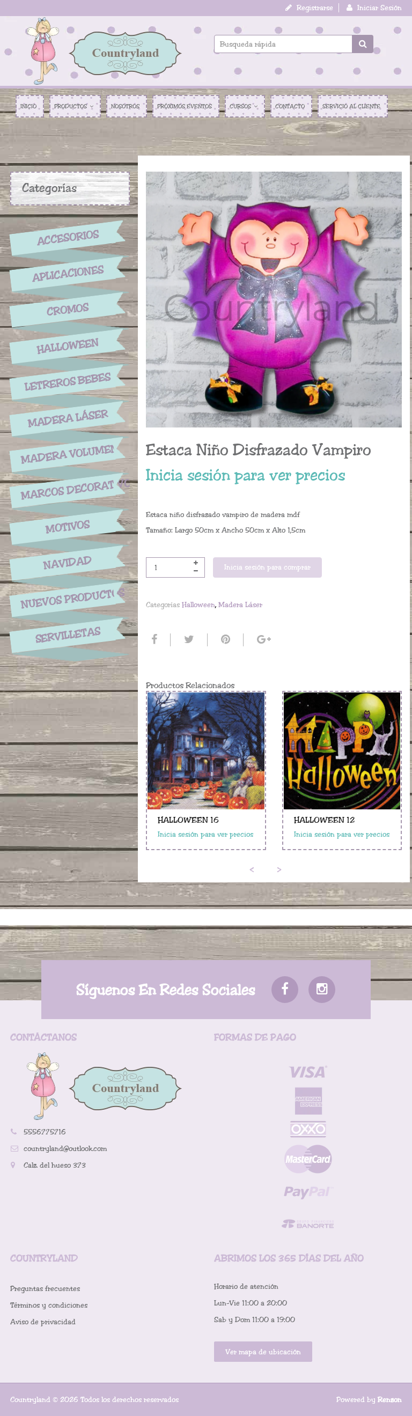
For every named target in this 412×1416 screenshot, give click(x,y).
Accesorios (67, 237)
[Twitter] (188, 639)
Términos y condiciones (48, 1305)
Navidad (67, 563)
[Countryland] (104, 51)
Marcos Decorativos (67, 489)
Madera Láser (67, 418)
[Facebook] (153, 639)
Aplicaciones (67, 273)
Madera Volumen (67, 454)
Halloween (67, 346)
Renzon (390, 1399)
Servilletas (67, 635)
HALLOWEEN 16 (188, 820)
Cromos (68, 310)
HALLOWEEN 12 (324, 820)
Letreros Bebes (68, 382)
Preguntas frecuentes (45, 1288)
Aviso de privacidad (43, 1321)
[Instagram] (321, 989)
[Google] (263, 639)
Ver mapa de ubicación (263, 1351)
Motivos (68, 527)
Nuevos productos (67, 598)
